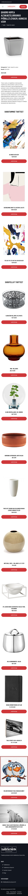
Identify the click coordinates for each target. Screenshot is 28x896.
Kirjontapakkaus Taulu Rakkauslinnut (14, 791)
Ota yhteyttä (13, 892)
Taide (3, 25)
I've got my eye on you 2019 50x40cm (14, 260)
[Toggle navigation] (2, 6)
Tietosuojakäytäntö (11, 893)
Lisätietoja (14, 77)
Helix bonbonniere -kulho (14, 661)
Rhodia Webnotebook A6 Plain (14, 705)
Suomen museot (7, 870)
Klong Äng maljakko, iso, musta (14, 315)
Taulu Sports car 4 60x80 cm (14, 740)
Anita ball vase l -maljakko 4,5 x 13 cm (14, 563)
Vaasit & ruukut (11, 25)
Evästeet (19, 892)
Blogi (4, 873)
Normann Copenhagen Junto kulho (14, 455)
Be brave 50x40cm (14, 154)
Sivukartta (19, 893)
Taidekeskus (6, 864)
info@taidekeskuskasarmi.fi (6, 1)
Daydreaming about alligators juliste (14, 207)
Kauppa (23, 6)
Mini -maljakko (14, 368)
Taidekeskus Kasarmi (8, 867)
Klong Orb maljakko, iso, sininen (14, 412)
